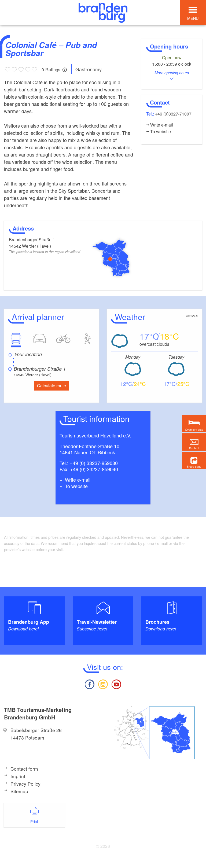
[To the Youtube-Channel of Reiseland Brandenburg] (116, 683)
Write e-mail (77, 479)
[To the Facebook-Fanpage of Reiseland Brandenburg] (89, 683)
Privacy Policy (25, 783)
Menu (192, 18)
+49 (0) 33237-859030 (94, 462)
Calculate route (51, 385)
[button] (194, 460)
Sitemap (19, 791)
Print (34, 821)
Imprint (17, 776)
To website (76, 485)
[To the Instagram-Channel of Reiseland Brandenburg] (103, 683)
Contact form (24, 768)
